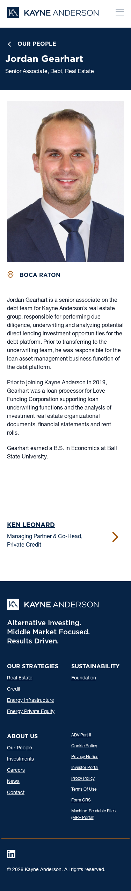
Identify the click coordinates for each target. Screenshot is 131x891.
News (13, 781)
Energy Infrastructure (30, 700)
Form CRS (81, 800)
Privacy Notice (84, 757)
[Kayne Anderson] (53, 16)
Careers (16, 770)
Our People (36, 44)
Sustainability (95, 666)
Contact (15, 793)
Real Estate (19, 678)
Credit (13, 689)
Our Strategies (32, 666)
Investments (20, 759)
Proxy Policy (83, 779)
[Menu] (120, 13)
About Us (22, 736)
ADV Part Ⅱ (81, 735)
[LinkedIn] (11, 854)
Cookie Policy (84, 746)
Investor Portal (85, 768)
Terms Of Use (83, 789)
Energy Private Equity (30, 712)
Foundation (83, 678)
